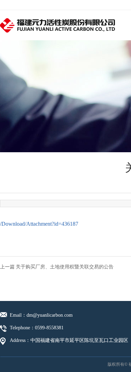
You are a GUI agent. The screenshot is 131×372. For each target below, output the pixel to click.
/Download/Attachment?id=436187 (39, 224)
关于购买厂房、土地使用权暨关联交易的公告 (65, 266)
